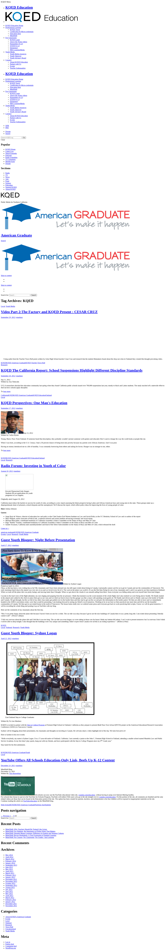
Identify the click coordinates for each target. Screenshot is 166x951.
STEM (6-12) (15, 46)
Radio (7, 173)
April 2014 (9, 857)
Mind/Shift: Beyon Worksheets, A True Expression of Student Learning (30, 835)
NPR (7, 126)
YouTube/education (30, 801)
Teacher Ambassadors (18, 68)
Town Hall (9, 927)
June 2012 (9, 891)
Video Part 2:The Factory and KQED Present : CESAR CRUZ (49, 312)
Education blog (15, 34)
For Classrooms (11, 38)
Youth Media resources (18, 54)
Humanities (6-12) (16, 44)
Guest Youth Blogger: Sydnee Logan (29, 633)
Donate (8, 131)
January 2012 (10, 902)
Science (8, 183)
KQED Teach (15, 30)
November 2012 (11, 881)
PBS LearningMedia (17, 50)
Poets (37, 805)
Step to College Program (36, 725)
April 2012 (9, 896)
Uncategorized (10, 929)
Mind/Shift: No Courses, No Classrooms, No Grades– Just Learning (29, 837)
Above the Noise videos (18, 42)
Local (3, 306)
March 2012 (9, 898)
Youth (28, 752)
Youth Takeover (15, 56)
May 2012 (9, 894)
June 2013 (9, 867)
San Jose (42, 805)
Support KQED (11, 187)
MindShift (13, 36)
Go (24, 137)
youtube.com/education (86, 795)
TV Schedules (10, 159)
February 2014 (10, 861)
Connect (8, 60)
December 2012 (11, 879)
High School (5, 805)
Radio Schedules (11, 157)
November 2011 (11, 906)
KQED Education (19, 7)
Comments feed (11, 946)
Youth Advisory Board (18, 58)
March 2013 (9, 873)
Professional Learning (13, 28)
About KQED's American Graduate (18, 917)
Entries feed (9, 944)
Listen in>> (5, 528)
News (7, 177)
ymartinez (19, 317)
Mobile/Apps (10, 161)
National (9, 627)
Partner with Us (15, 64)
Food (7, 181)
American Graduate (16, 235)
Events (12, 66)
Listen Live (9, 151)
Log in (7, 942)
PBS (7, 128)
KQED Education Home (14, 25)
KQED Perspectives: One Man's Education (34, 403)
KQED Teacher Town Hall (35, 363)
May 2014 (9, 855)
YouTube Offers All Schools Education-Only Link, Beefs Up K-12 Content (58, 760)
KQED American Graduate (16, 363)
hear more (6, 391)
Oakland (49, 395)
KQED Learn (15, 40)
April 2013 (9, 871)
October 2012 (10, 883)
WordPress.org (10, 948)
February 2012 (10, 900)
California (4, 395)
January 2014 (10, 863)
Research (4, 365)
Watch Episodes (11, 153)
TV (6, 175)
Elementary (14, 48)
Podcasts (8, 155)
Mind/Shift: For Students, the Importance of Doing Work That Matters (30, 831)
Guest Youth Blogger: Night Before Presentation (38, 540)
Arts (6, 179)
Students (48, 805)
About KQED (10, 189)
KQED (3, 363)
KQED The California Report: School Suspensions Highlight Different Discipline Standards (71, 370)
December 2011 (11, 904)
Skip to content (6, 275)
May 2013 (9, 869)
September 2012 (11, 885)
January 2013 (10, 877)
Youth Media (10, 52)
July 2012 (8, 889)
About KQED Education (19, 62)
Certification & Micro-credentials (21, 32)
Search (7, 134)
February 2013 (10, 875)
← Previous (5, 816)
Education (9, 185)
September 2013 (11, 865)
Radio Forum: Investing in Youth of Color (33, 466)
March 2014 (9, 859)
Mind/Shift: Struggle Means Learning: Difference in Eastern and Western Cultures (34, 833)
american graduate (7, 532)
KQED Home (10, 149)
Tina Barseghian (15, 773)
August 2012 (10, 887)
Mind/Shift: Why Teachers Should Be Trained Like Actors (26, 829)
